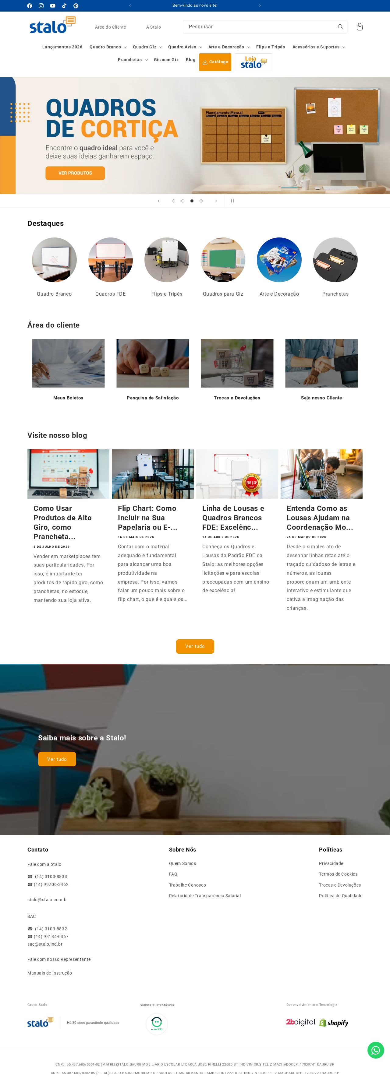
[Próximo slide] (216, 201)
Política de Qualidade (341, 895)
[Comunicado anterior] (130, 6)
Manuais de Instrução (49, 973)
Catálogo (219, 61)
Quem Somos (182, 863)
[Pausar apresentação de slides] (231, 201)
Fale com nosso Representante (59, 959)
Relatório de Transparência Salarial (205, 895)
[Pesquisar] (340, 26)
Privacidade (331, 863)
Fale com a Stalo (44, 864)
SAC (31, 916)
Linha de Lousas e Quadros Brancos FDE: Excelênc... (233, 518)
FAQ (173, 874)
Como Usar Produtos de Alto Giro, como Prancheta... (63, 522)
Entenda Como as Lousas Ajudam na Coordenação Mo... (320, 518)
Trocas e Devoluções (340, 885)
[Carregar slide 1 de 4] (173, 201)
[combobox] (265, 27)
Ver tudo (195, 646)
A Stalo (153, 27)
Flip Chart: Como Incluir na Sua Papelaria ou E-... (148, 518)
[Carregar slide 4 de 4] (201, 201)
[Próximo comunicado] (260, 6)
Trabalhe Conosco (187, 885)
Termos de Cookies (338, 874)
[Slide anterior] (158, 201)
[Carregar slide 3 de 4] (192, 201)
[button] (107, 46)
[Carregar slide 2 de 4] (182, 201)
